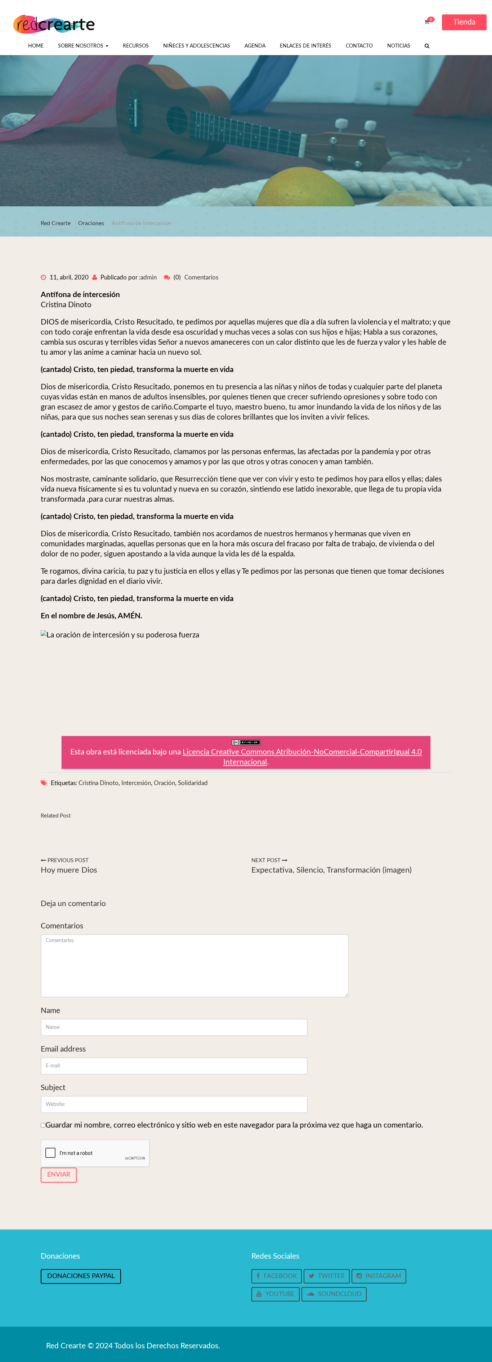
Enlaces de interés (305, 46)
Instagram (383, 1276)
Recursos (136, 46)
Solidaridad (193, 783)
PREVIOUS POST (67, 860)
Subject (53, 1088)
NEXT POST (266, 860)
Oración (164, 783)
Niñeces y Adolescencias (196, 46)
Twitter (331, 1276)
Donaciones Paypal (81, 1276)
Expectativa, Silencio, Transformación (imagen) (331, 870)
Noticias (398, 46)
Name (50, 1010)
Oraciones (91, 223)
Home (36, 46)
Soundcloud (340, 1294)
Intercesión (136, 783)
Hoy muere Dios (69, 870)
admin (148, 277)
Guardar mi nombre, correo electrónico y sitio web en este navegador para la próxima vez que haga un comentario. (234, 1125)
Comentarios (201, 277)
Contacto (359, 46)
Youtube (280, 1294)
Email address (63, 1049)
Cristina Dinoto (98, 783)
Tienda (464, 22)
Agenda (255, 46)
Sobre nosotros (81, 46)
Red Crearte (56, 223)
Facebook (280, 1276)
